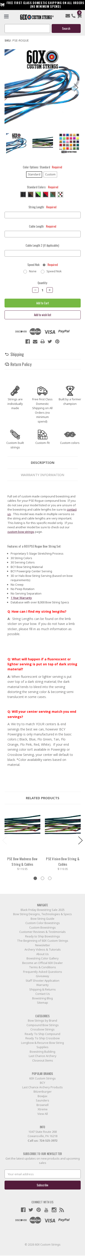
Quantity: (43, 283)
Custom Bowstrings (42, 927)
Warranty (42, 985)
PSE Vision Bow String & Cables (62, 861)
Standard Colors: (42, 187)
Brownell (42, 1105)
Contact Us (42, 994)
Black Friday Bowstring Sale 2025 (43, 910)
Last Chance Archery (42, 1056)
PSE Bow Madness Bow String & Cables (22, 861)
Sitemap (42, 1002)
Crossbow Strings (42, 1029)
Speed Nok (54, 271)
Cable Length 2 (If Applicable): (43, 245)
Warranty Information (42, 474)
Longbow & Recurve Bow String (42, 1043)
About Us (42, 954)
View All (42, 1114)
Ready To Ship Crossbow (42, 1038)
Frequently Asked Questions (42, 972)
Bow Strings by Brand (42, 1020)
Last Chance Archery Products (42, 1087)
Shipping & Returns (42, 989)
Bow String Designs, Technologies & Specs (42, 914)
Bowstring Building (42, 1052)
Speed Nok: (42, 265)
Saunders (42, 1100)
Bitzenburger (43, 1091)
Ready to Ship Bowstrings (42, 936)
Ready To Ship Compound (42, 1034)
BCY (42, 1083)
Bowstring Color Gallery (43, 958)
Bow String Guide (42, 919)
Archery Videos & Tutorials (42, 949)
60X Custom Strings (42, 1078)
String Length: (42, 207)
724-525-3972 (48, 1140)
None (32, 271)
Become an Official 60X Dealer (42, 963)
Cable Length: (42, 226)
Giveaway (42, 976)
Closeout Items (42, 1060)
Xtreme (43, 1109)
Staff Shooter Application (42, 980)
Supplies (42, 1047)
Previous (9, 87)
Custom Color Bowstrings (42, 923)
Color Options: (42, 167)
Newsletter (42, 945)
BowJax (42, 1096)
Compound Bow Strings (43, 1025)
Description (42, 462)
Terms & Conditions (42, 967)
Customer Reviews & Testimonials (42, 932)
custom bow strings (20, 532)
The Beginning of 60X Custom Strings (42, 941)
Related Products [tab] (42, 798)
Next (76, 87)
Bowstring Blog (42, 998)
